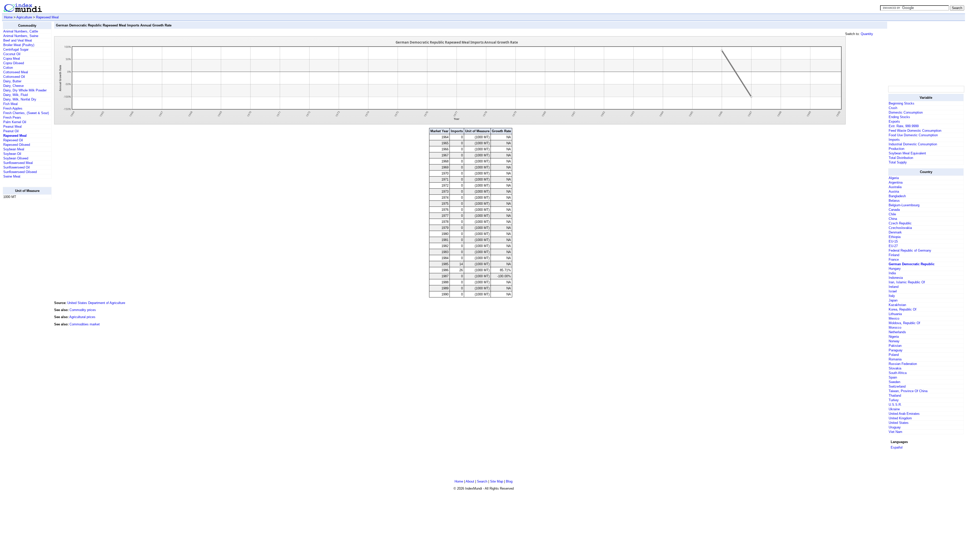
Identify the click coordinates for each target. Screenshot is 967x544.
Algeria (894, 178)
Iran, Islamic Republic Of (907, 282)
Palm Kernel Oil (14, 122)
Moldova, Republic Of (904, 323)
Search (482, 481)
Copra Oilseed (13, 63)
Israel (893, 291)
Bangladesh (897, 196)
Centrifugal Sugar (15, 49)
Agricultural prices (82, 317)
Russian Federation (903, 364)
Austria (894, 191)
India (892, 273)
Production (896, 149)
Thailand (895, 395)
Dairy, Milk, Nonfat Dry (19, 99)
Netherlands (897, 332)
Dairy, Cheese (13, 86)
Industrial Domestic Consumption (913, 144)
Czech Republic (900, 223)
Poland (894, 355)
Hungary (895, 268)
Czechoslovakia (900, 228)
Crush (893, 108)
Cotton (8, 68)
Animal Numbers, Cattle (20, 31)
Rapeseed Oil (13, 140)
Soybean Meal (13, 149)
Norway (894, 341)
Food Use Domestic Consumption (913, 135)
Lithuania (895, 314)
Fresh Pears (12, 117)
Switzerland (897, 386)
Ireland (894, 287)
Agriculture (24, 17)
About (470, 481)
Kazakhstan (897, 305)
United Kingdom (900, 418)
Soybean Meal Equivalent (907, 153)
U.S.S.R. (895, 404)
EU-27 (893, 246)
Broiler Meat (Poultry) (18, 45)
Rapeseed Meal (47, 17)
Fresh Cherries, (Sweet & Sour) (26, 113)
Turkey (894, 400)
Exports (894, 121)
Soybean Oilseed (15, 158)
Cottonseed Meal (15, 72)
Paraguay (896, 350)
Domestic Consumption (906, 112)
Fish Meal (10, 104)
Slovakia (895, 368)
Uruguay (895, 427)
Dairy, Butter (12, 81)
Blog (509, 481)
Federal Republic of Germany (910, 250)
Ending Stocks (899, 117)
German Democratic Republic (912, 264)
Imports (894, 140)
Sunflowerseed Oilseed (20, 172)
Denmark (895, 232)
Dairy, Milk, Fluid (15, 95)
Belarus (894, 200)
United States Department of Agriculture (96, 303)
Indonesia (896, 278)
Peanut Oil (11, 131)
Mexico (894, 318)
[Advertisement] (23, 278)
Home (8, 17)
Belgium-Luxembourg (904, 205)
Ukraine (894, 409)
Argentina (896, 182)
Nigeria (894, 336)
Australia (895, 187)
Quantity (867, 34)
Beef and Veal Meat (17, 40)
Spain (893, 377)
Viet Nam (895, 432)
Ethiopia (895, 237)
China (893, 219)
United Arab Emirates (904, 414)
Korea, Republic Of (902, 309)
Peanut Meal (12, 126)
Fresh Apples (12, 108)
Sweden (894, 382)
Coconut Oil (11, 54)
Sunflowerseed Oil (16, 167)
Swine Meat (11, 176)
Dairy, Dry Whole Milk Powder (25, 90)
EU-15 (893, 241)
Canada (894, 210)
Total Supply (898, 162)
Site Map (496, 481)
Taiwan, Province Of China (908, 391)
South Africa (898, 373)
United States (899, 423)
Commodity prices (83, 310)
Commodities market (85, 324)
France (894, 259)
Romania (895, 359)
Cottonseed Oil (14, 77)
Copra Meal (11, 58)
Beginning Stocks (901, 103)
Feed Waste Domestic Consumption (915, 130)
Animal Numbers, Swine (20, 36)
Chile (892, 214)
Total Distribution (901, 158)
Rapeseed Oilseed (16, 145)
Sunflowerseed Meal (18, 163)
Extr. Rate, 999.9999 (904, 126)
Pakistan (895, 346)
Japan (893, 300)
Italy (892, 296)
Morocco (895, 327)
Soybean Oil (12, 154)
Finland (894, 255)
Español (897, 447)
